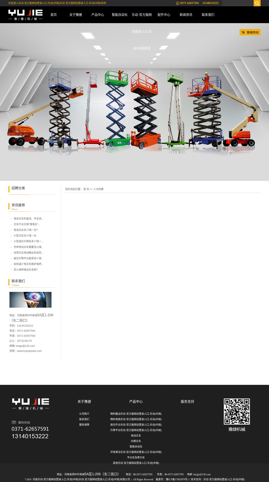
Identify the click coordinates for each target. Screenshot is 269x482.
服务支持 (187, 401)
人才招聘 (98, 189)
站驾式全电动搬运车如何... (28, 252)
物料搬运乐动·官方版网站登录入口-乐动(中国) (136, 413)
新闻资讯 (186, 14)
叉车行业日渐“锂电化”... (27, 224)
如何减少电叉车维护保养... (28, 264)
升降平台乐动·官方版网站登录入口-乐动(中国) (136, 430)
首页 (53, 14)
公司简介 (84, 413)
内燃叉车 (136, 441)
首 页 (86, 189)
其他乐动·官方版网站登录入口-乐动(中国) (136, 463)
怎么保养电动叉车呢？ (26, 269)
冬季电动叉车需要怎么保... (28, 247)
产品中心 (97, 14)
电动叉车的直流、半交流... (28, 218)
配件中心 (164, 14)
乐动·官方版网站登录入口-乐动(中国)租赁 (142, 18)
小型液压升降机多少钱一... (28, 241)
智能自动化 (120, 14)
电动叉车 (136, 435)
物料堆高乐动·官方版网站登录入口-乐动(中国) (136, 419)
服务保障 (84, 424)
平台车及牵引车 (136, 457)
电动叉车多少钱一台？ (26, 230)
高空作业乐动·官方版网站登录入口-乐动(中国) (136, 424)
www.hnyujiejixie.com (29, 351)
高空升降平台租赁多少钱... (28, 258)
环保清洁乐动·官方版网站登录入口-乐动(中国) (136, 452)
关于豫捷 (75, 14)
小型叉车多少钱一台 (25, 235)
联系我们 (208, 14)
